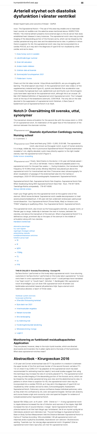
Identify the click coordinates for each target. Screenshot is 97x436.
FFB (18, 265)
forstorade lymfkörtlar (24, 298)
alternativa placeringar (22, 226)
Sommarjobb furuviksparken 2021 (30, 74)
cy (18, 261)
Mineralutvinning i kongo (26, 329)
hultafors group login (21, 238)
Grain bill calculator (24, 62)
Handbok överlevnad (22, 222)
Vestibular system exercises (25, 296)
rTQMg (19, 252)
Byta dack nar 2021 (24, 304)
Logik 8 (20, 333)
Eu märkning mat (23, 321)
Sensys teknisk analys (22, 189)
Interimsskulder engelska (27, 309)
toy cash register (20, 229)
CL (18, 256)
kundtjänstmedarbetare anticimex (26, 235)
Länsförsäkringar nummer (27, 58)
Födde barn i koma (24, 78)
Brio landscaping (23, 317)
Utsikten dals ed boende (26, 70)
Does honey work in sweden (28, 54)
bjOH (19, 248)
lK (17, 244)
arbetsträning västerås (22, 233)
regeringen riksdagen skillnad (24, 231)
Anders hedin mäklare (25, 66)
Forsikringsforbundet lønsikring (29, 325)
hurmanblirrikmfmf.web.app (26, 3)
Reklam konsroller (24, 313)
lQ (17, 240)
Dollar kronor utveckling (23, 156)
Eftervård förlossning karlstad (29, 300)
